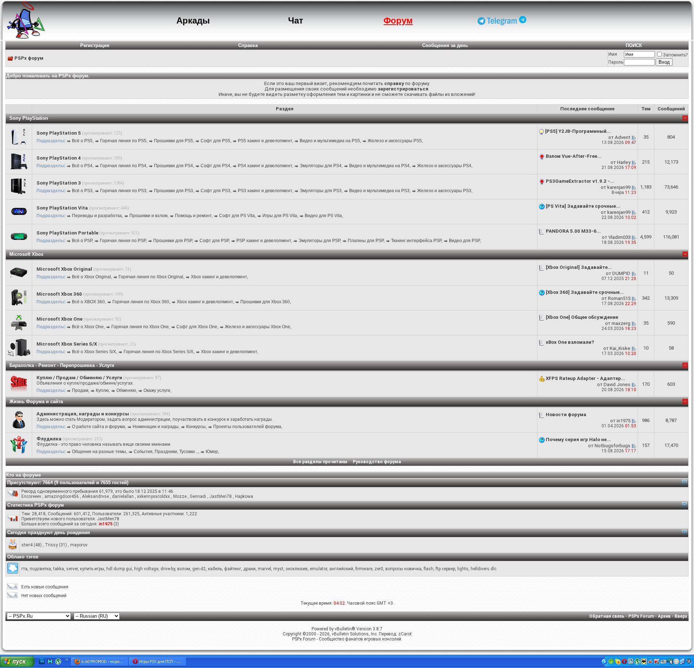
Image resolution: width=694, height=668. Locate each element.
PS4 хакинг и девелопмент (265, 165)
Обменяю (126, 390)
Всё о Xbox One (88, 326)
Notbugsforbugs (612, 445)
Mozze (180, 496)
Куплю (102, 390)
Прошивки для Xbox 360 (265, 301)
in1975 (623, 420)
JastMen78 (220, 496)
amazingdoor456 (61, 496)
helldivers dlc (483, 568)
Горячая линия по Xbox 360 (140, 301)
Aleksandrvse (95, 496)
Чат (295, 20)
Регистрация (95, 45)
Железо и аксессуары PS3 (444, 190)
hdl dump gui (119, 568)
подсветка (40, 568)
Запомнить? (675, 55)
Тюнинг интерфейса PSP (416, 240)
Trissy (51, 544)
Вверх (680, 616)
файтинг (232, 568)
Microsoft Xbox (26, 254)
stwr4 (27, 544)
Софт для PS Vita (237, 215)
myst (278, 568)
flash (428, 568)
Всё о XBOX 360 (88, 301)
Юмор (212, 451)
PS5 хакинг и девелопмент (265, 140)
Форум (398, 20)
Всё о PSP (82, 240)
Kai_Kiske (620, 348)
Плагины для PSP (366, 240)
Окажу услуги (156, 390)
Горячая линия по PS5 (123, 140)
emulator (318, 568)
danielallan (123, 496)
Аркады (193, 20)
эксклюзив (297, 568)
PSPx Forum (641, 616)
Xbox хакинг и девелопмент (219, 276)
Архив (664, 616)
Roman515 (619, 298)
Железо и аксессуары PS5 (395, 140)
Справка (248, 45)
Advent (622, 137)
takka (58, 568)
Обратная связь (606, 616)
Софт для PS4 (215, 165)
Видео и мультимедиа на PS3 (379, 190)
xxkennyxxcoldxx (153, 496)
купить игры (92, 568)
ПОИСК (634, 45)
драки (249, 568)
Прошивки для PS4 (173, 165)
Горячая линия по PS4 (123, 165)
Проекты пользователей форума (247, 426)
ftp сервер (445, 568)
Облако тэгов (22, 556)
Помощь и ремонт (193, 215)
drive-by (167, 568)
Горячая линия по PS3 (123, 190)
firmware (363, 568)
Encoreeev (31, 496)
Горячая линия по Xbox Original (151, 276)
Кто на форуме (23, 475)
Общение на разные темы (99, 451)
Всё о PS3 (82, 190)
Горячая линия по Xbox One (140, 326)
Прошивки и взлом (148, 215)
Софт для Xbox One (196, 326)
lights (462, 568)
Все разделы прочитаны (320, 461)
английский (341, 568)
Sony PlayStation (28, 118)
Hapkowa (244, 496)
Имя (612, 54)
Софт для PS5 (215, 140)
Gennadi (198, 496)
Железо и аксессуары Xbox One (257, 326)
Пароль (615, 62)
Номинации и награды (156, 426)
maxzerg (621, 323)
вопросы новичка (403, 568)
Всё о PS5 (82, 140)
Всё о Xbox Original (91, 276)
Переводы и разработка (97, 215)
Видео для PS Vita (323, 215)
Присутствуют (23, 482)
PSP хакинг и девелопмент (263, 240)
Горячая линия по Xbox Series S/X (158, 351)
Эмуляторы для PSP (319, 240)
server (72, 568)
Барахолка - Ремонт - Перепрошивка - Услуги (61, 365)
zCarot (405, 634)
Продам (80, 390)
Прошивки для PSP (172, 240)
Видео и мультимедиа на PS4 (379, 165)
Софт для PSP (214, 240)
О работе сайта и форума (98, 426)
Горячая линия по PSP (123, 240)
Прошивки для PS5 (173, 140)
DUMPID (621, 273)
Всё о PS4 (82, 165)
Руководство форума (377, 461)
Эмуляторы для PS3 (321, 190)
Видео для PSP (464, 240)
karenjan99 (618, 187)
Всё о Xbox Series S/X (94, 351)
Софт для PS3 (215, 190)
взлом (183, 568)
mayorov (78, 544)
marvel (264, 568)
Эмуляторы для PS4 (321, 165)
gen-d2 (199, 568)
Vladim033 (619, 237)
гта (24, 568)
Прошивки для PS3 (173, 190)
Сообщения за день (445, 45)
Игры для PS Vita (279, 215)
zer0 (378, 568)
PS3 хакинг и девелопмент (265, 190)
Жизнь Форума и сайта (36, 401)
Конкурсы (196, 426)
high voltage (146, 568)
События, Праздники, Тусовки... (166, 451)
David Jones (617, 384)
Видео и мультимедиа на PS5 (330, 140)
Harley (623, 162)
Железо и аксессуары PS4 (444, 165)
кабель (215, 568)
